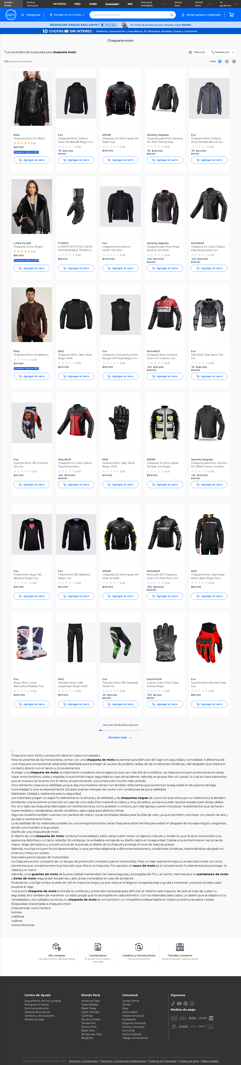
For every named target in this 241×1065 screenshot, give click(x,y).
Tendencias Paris (91, 1034)
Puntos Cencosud (32, 4)
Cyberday (87, 1015)
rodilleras (17, 916)
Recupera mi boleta (37, 1004)
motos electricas (22, 925)
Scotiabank (129, 1019)
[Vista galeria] (234, 61)
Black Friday (88, 1008)
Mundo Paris (199, 4)
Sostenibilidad (89, 1004)
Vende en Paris (90, 1000)
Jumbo (126, 1004)
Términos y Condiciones (83, 1061)
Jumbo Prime (8, 4)
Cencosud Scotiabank (147, 4)
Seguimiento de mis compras (43, 1000)
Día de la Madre (91, 1019)
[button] (66, 15)
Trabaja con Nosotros (135, 1038)
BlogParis (87, 1038)
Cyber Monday (90, 1012)
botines (16, 912)
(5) (34, 251)
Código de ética (189, 1061)
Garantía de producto (37, 1012)
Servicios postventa (37, 1008)
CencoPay (128, 1030)
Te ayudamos (225, 4)
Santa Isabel (129, 1012)
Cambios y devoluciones (39, 1015)
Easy (125, 1008)
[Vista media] (227, 61)
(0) (79, 146)
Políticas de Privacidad (162, 1061)
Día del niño (88, 1023)
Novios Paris (178, 4)
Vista (213, 61)
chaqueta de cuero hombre (31, 908)
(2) (34, 143)
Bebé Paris (88, 1030)
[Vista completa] (220, 61)
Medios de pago (34, 1019)
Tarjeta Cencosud (133, 1015)
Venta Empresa (131, 1034)
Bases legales (210, 1061)
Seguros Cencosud (134, 1023)
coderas (16, 920)
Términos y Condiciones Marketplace (123, 1061)
